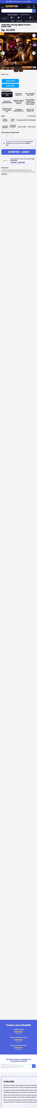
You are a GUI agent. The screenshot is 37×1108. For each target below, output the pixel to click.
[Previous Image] (3, 53)
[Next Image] (34, 53)
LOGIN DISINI (10, 85)
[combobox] (16, 10)
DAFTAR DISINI (10, 81)
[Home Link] (11, 6)
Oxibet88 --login (18, 152)
